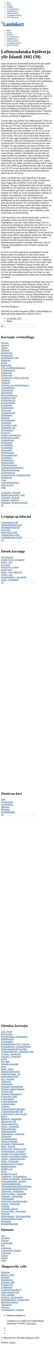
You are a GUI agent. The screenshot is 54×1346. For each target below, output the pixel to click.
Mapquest (5, 809)
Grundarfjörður (7, 388)
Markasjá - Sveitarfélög (11, 1119)
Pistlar (9, 5)
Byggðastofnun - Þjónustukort (14, 1036)
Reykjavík (5, 433)
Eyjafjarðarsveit (8, 370)
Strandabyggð (7, 460)
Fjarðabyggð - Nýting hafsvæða (15, 378)
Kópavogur (6, 410)
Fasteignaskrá (7, 1041)
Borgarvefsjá (6, 1034)
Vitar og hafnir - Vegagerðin (13, 1211)
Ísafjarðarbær (7, 405)
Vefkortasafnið (12, 13)
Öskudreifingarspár (9, 1224)
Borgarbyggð (7, 355)
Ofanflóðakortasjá (9, 1139)
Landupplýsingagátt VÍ (11, 1290)
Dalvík (4, 363)
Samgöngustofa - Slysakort (13, 1151)
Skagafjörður (6, 447)
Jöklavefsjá (6, 1081)
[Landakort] (12, 23)
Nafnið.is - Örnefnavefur (12, 1297)
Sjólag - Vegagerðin (9, 1161)
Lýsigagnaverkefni (14, 15)
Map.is (4, 1116)
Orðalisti (10, 7)
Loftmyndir (6, 1253)
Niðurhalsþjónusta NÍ (10, 527)
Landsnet (5, 1106)
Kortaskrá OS (7, 1285)
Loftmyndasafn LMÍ (10, 1292)
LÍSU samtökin (8, 1295)
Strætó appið (6, 570)
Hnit (3, 1245)
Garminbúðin (7, 1243)
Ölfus (3, 487)
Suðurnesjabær (7, 462)
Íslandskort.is (7, 1280)
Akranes (4, 343)
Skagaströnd (6, 450)
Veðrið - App (6, 575)
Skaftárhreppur (7, 452)
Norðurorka (6, 1136)
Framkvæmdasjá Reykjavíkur (14, 1049)
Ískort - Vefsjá (7, 1069)
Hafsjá (4, 1059)
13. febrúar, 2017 (14, 318)
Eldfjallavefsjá (7, 1039)
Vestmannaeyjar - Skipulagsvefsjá (15, 475)
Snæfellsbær (6, 457)
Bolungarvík (6, 353)
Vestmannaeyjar (8, 472)
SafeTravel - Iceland (10, 567)
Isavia (3, 1066)
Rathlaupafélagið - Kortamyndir (15, 1300)
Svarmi (4, 1258)
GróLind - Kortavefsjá (11, 1056)
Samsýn (4, 1255)
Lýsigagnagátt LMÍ (9, 522)
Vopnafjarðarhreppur (10, 482)
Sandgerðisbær (7, 440)
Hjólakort (5, 1277)
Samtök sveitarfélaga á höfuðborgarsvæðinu (11, 436)
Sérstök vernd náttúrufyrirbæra (14, 1156)
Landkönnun (6, 1287)
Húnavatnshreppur (9, 395)
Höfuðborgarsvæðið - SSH (13, 495)
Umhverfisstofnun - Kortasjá (13, 1181)
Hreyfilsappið (7, 557)
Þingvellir (5, 1214)
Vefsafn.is (5, 1307)
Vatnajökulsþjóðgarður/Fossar (14, 1189)
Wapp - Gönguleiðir (10, 580)
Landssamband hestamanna (13, 1109)
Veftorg (12, 1342)
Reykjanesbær (7, 430)
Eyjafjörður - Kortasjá (10, 492)
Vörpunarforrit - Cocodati (12, 1310)
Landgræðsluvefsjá (9, 1101)
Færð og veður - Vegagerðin (17, 1052)
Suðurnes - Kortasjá (9, 500)
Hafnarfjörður (7, 390)
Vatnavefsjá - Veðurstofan (12, 1191)
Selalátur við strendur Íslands (13, 1154)
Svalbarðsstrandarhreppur (12, 467)
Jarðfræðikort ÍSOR (9, 1076)
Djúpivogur (6, 365)
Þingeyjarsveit (7, 485)
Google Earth (7, 802)
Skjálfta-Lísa (6, 1169)
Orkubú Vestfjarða (9, 1141)
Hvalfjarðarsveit (8, 400)
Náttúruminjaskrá (8, 1129)
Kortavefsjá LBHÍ (9, 1096)
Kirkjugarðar (6, 1084)
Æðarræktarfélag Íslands (11, 1219)
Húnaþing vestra (8, 398)
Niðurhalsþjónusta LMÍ (11, 525)
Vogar (3, 480)
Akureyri (5, 345)
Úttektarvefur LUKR (10, 535)
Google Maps (7, 804)
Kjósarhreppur (7, 408)
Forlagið (4, 1240)
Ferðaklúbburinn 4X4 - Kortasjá (15, 1044)
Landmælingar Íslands (10, 1250)
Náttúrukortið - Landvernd (12, 1134)
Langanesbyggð (8, 413)
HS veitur (5, 1061)
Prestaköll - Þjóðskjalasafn (12, 1144)
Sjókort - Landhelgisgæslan (13, 1159)
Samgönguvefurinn (9, 1302)
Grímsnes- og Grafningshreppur (15, 385)
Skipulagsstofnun (8, 1166)
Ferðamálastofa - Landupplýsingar (16, 1046)
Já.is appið (5, 565)
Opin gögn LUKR (9, 532)
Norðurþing (6, 423)
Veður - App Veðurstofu (11, 572)
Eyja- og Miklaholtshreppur (13, 368)
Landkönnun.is (12, 11)
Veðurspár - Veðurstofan (11, 1196)
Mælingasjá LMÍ (8, 1121)
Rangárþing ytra (8, 428)
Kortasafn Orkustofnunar (12, 1086)
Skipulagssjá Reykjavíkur (12, 1164)
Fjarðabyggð (6, 375)
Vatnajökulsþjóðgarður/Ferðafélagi (16, 1186)
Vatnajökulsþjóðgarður (11, 1184)
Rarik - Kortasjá (8, 1146)
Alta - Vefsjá (6, 1031)
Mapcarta (5, 807)
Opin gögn (6, 530)
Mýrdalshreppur (8, 420)
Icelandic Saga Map (9, 1064)
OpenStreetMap (8, 812)
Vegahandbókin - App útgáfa (13, 577)
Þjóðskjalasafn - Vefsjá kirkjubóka (16, 1216)
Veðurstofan (6, 1305)
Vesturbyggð (6, 477)
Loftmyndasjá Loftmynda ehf (14, 1114)
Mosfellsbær (6, 415)
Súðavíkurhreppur (9, 465)
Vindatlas (5, 1206)
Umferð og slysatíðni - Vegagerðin (16, 1179)
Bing (3, 799)
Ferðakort (5, 1238)
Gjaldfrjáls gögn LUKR (11, 537)
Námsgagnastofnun (9, 1124)
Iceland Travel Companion (12, 560)
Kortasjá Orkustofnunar (11, 1094)
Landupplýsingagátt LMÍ (12, 1111)
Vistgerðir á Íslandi (9, 1209)
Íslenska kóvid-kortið (10, 1071)
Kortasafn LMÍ (7, 1282)
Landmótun (6, 1248)
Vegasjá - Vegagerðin (10, 1204)
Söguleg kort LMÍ (9, 1174)
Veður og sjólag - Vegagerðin (14, 1194)
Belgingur (5, 1272)
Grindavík (5, 383)
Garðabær (5, 380)
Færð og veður (7, 1275)
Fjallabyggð (6, 373)
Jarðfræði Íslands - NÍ (10, 1074)
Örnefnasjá (6, 1221)
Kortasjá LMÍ (7, 1091)
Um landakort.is (13, 9)
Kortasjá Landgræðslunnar (12, 1089)
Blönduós (5, 350)
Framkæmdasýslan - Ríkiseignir (15, 1051)
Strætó (4, 1171)
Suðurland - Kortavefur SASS (14, 502)
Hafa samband (12, 17)
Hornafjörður (7, 393)
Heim (9, 3)
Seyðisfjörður (7, 445)
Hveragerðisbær (8, 403)
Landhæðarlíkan (8, 1104)
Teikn (3, 1260)
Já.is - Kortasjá (7, 1079)
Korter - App (6, 562)
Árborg (4, 348)
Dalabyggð (6, 360)
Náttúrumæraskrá (8, 1131)
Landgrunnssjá (7, 1099)
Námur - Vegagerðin (10, 1126)
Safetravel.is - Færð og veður (13, 1149)
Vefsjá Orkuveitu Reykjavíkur (14, 1201)
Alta (3, 1235)
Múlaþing (5, 418)
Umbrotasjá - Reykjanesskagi (14, 1176)
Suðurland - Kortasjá (10, 497)
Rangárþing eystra (9, 425)
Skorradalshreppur (9, 455)
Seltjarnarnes (6, 443)
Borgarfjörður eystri (9, 358)
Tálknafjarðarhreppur (10, 470)
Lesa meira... (31, 1323)
